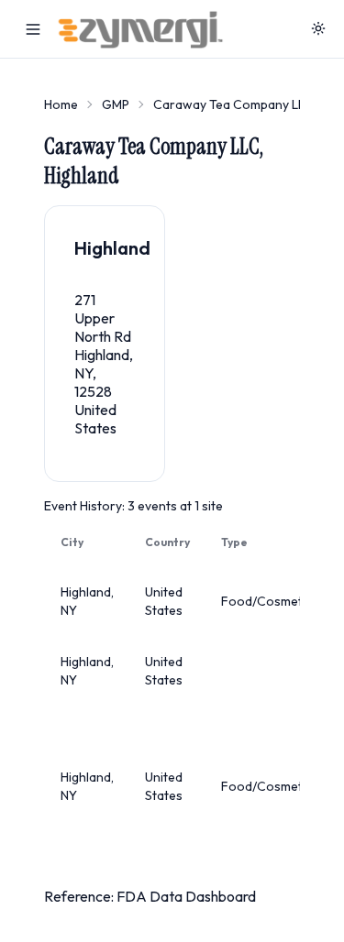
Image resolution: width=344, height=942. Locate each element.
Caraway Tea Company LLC (233, 104)
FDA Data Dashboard (186, 896)
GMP (115, 104)
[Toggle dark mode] (318, 29)
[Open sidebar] (33, 29)
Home (61, 104)
